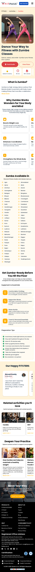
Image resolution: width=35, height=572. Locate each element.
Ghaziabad (24, 207)
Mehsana (7, 234)
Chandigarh (24, 199)
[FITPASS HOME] (10, 3)
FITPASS (4, 11)
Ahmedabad (24, 182)
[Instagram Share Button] (8, 549)
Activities (12, 11)
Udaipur (6, 256)
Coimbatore (24, 201)
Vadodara (24, 256)
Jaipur (22, 215)
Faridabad (24, 204)
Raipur (22, 245)
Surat (22, 253)
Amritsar (7, 188)
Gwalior (6, 212)
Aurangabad (8, 190)
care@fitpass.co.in (27, 544)
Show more (6, 94)
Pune (5, 245)
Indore (6, 215)
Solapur (6, 253)
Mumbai (23, 234)
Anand (23, 188)
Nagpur (23, 237)
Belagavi (7, 193)
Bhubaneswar (25, 196)
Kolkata (23, 221)
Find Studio (10, 64)
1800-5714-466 (13, 544)
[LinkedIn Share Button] (14, 549)
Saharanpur (7, 251)
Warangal (7, 262)
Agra (5, 182)
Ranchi (23, 248)
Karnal (6, 221)
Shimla (23, 251)
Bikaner (6, 199)
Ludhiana (23, 229)
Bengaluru (24, 193)
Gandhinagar (8, 207)
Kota (5, 223)
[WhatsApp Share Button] (17, 549)
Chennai (7, 201)
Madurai (6, 232)
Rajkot (6, 248)
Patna (22, 242)
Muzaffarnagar (8, 237)
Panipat (6, 242)
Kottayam (24, 223)
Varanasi (7, 259)
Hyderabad (24, 212)
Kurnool (6, 226)
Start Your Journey (17, 496)
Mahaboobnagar (26, 232)
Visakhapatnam (25, 259)
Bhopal (6, 196)
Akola (22, 185)
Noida (6, 240)
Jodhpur (6, 218)
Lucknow (7, 229)
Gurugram (7, 210)
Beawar (23, 190)
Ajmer (6, 185)
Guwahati (24, 210)
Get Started (24, 3)
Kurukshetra (24, 226)
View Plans (26, 64)
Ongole (23, 240)
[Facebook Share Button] (2, 549)
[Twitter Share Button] (5, 549)
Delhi (5, 204)
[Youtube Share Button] (11, 549)
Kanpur (23, 218)
